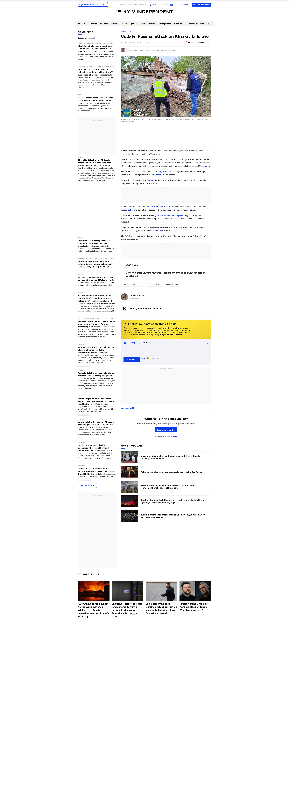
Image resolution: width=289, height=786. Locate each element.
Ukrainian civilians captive (170, 215)
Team (129, 4)
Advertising (143, 4)
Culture (151, 24)
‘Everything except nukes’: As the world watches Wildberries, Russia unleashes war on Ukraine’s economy (93, 610)
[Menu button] (79, 23)
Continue (131, 359)
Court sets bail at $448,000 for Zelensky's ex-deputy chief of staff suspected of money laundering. (95, 72)
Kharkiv (129, 210)
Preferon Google (196, 42)
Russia (114, 24)
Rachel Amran (137, 296)
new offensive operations (158, 206)
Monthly (131, 343)
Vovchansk (158, 175)
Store (154, 4)
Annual (144, 343)
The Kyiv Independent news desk (161, 50)
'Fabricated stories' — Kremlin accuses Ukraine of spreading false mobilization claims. (96, 350)
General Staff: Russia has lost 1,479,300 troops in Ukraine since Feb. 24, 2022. (96, 471)
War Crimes (179, 24)
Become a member (166, 430)
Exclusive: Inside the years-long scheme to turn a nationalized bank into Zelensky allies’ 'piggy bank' (95, 264)
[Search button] (209, 23)
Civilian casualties (154, 284)
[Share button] (209, 42)
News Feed (126, 32)
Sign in (174, 436)
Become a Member (201, 5)
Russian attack (172, 284)
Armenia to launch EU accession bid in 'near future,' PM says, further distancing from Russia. (96, 324)
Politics (94, 24)
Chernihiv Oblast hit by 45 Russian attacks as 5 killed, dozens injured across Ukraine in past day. (94, 162)
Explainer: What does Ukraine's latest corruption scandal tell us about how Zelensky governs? (161, 609)
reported (163, 171)
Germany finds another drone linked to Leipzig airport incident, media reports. (95, 100)
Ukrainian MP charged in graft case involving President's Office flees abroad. (95, 48)
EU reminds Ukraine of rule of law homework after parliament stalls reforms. (94, 298)
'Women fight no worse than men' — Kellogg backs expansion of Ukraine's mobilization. (96, 401)
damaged (151, 180)
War (85, 24)
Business (104, 24)
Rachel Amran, (139, 50)
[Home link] (144, 11)
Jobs (135, 4)
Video (142, 24)
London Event (164, 4)
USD (204, 343)
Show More (87, 485)
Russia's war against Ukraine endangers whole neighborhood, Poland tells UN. (93, 448)
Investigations (164, 24)
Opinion (133, 24)
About (122, 4)
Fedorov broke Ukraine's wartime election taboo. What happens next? (193, 607)
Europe (123, 24)
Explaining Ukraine (196, 24)
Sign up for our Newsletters (92, 5)
